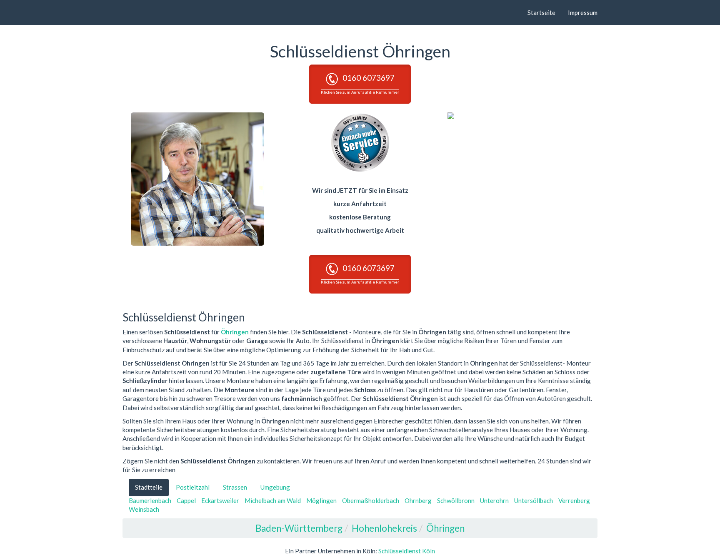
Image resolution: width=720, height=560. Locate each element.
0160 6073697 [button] (360, 83)
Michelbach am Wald (273, 500)
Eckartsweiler (220, 500)
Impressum (583, 12)
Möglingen (321, 500)
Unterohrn (494, 500)
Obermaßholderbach (370, 500)
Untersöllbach (533, 500)
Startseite (541, 12)
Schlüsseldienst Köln (406, 551)
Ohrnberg (418, 500)
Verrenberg (574, 500)
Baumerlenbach (150, 500)
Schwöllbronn (456, 500)
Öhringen (235, 332)
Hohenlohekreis (384, 528)
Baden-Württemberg (298, 528)
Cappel (186, 500)
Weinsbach (144, 509)
